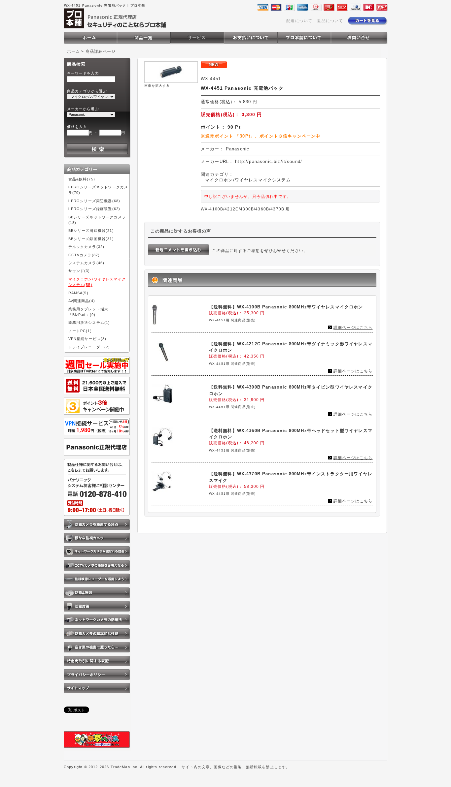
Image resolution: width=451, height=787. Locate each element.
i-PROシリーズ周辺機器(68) (94, 201)
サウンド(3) (79, 271)
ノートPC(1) (80, 331)
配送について (299, 20)
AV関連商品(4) (81, 301)
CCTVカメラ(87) (84, 255)
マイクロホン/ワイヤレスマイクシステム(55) (97, 282)
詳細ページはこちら (352, 327)
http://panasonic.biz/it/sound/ (268, 161)
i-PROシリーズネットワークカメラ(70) (98, 190)
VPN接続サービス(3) (87, 339)
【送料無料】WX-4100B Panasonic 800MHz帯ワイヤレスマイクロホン (286, 306)
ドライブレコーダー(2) (89, 347)
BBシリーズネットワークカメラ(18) (97, 220)
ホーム (73, 51)
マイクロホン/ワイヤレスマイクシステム (248, 179)
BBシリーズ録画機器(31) (91, 239)
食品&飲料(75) (81, 179)
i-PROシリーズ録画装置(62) (94, 209)
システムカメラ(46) (86, 263)
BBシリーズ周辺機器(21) (91, 231)
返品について (330, 20)
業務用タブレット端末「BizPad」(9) (88, 312)
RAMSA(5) (78, 293)
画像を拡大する (157, 85)
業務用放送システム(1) (89, 323)
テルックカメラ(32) (86, 247)
